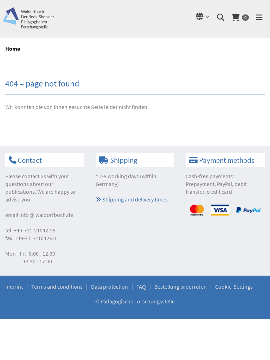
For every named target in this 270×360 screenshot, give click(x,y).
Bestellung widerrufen (180, 286)
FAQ (141, 286)
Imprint (14, 286)
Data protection (109, 286)
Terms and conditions (57, 286)
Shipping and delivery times (134, 199)
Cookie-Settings (234, 286)
